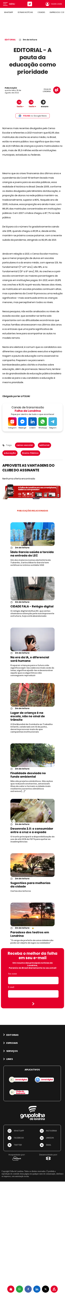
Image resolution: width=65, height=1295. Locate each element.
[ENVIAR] (33, 1003)
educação (10, 453)
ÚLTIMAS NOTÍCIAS (25, 12)
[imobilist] (10, 1289)
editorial (44, 445)
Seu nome (12, 974)
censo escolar (25, 445)
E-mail (11, 987)
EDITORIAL (10, 39)
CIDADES (41, 12)
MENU (12, 4)
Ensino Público (30, 453)
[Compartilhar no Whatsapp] (19, 1289)
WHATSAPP (8, 12)
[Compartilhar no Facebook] (28, 1289)
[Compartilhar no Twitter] (45, 1289)
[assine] (54, 1289)
